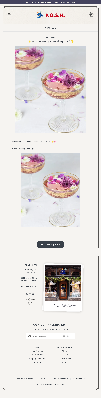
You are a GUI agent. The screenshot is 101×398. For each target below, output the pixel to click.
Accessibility (79, 379)
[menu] (9, 14)
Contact (64, 362)
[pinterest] (33, 292)
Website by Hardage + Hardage (50, 384)
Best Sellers (37, 355)
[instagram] (27, 292)
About (64, 351)
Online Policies (64, 358)
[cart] (91, 14)
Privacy (42, 379)
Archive (64, 355)
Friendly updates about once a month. (50, 329)
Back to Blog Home (50, 244)
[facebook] (30, 292)
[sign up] (68, 336)
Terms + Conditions (59, 379)
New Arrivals (37, 351)
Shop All (37, 362)
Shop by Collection (37, 358)
